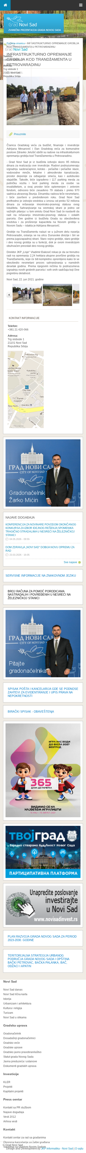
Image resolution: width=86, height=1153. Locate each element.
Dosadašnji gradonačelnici (19, 1038)
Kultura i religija (12, 1008)
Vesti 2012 (9, 1116)
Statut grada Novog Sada (18, 1056)
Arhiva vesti (10, 1121)
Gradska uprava (15, 1025)
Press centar (12, 1099)
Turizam (8, 1012)
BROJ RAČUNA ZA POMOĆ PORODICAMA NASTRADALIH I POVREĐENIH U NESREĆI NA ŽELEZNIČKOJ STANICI (39, 595)
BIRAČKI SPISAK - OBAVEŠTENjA (31, 711)
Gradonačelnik (12, 1033)
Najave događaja (20, 517)
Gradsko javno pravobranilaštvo (22, 1052)
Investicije (11, 1074)
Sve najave (70, 562)
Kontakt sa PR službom (17, 1107)
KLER (6, 1082)
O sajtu (79, 1148)
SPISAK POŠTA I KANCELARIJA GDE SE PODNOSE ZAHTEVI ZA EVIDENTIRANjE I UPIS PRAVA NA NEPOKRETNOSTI (43, 692)
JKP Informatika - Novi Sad (57, 1148)
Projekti (7, 1086)
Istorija (7, 998)
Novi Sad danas (12, 989)
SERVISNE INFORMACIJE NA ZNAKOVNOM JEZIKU (41, 575)
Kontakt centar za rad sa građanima (24, 1137)
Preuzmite (20, 134)
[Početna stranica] (33, 33)
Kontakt (9, 1129)
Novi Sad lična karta (15, 994)
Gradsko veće (11, 1042)
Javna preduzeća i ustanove (20, 1061)
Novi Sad (10, 981)
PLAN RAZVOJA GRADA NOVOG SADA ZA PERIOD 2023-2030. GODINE (42, 938)
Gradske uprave (12, 1047)
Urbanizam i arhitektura (17, 1003)
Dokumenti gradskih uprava (19, 1066)
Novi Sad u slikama (14, 1017)
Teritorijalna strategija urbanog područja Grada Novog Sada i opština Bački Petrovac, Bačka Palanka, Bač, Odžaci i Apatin (38, 961)
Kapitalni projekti (13, 1091)
